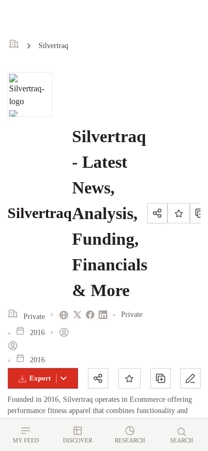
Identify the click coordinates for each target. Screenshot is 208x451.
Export (40, 378)
